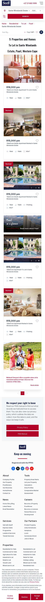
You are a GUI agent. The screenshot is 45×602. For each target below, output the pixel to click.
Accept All (37, 597)
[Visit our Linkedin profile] (22, 468)
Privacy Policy (22, 427)
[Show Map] (41, 32)
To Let (23, 24)
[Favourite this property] (37, 87)
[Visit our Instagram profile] (27, 468)
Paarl (31, 24)
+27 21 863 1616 (30, 3)
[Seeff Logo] (6, 3)
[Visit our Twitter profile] (18, 468)
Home (4, 24)
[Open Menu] (41, 3)
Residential (13, 24)
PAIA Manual (22, 434)
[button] (29, 11)
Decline (24, 597)
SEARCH (25, 16)
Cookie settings (10, 597)
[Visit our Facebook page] (13, 468)
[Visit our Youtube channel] (32, 468)
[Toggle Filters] (4, 16)
